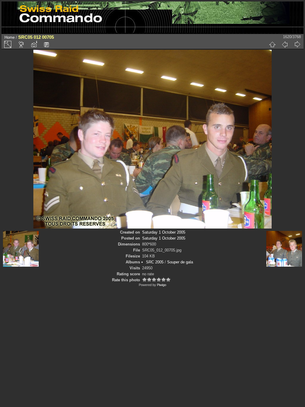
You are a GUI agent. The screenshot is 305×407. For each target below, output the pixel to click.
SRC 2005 (155, 262)
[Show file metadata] (34, 44)
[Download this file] (46, 44)
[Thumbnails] (272, 44)
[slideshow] (21, 44)
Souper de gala (180, 262)
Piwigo (161, 285)
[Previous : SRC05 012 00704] (284, 44)
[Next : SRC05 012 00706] (297, 44)
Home (9, 37)
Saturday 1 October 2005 (163, 232)
